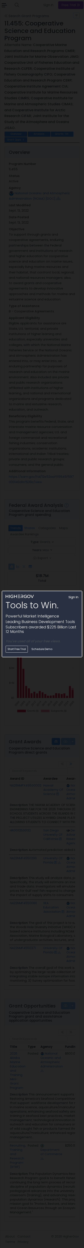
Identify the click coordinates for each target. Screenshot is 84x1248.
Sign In (73, 597)
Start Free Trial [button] (17, 649)
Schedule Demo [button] (41, 649)
